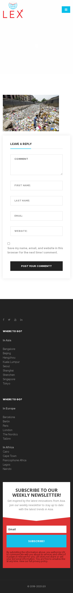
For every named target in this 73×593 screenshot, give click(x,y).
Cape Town (10, 455)
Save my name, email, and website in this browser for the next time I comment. (35, 250)
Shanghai (8, 370)
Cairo (6, 451)
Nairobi (7, 468)
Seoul (6, 366)
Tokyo (6, 383)
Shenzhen (9, 374)
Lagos (6, 464)
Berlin (6, 421)
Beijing (7, 353)
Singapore (9, 379)
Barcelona (9, 417)
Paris (5, 425)
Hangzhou (9, 357)
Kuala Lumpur (11, 361)
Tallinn (7, 438)
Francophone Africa (14, 460)
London (7, 430)
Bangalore (9, 348)
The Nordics (10, 434)
